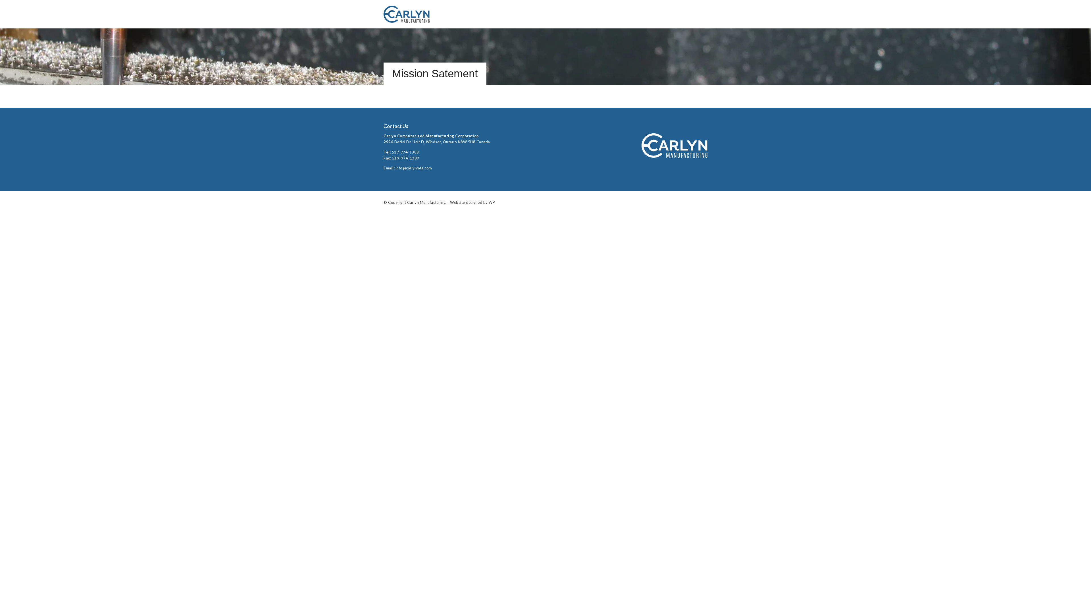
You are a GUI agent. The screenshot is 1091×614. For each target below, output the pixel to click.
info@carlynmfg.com (414, 168)
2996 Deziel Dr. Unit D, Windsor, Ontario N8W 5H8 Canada (437, 142)
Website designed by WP (472, 202)
